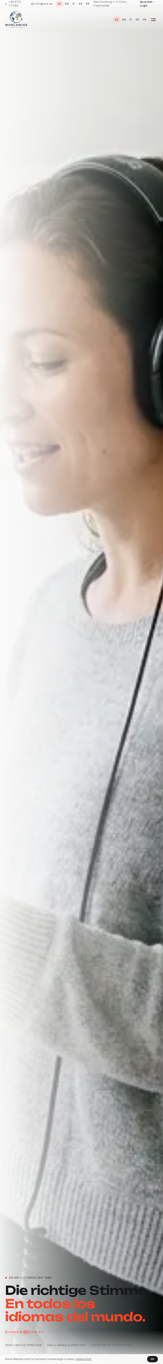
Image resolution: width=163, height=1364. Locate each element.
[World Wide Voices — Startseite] (16, 19)
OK (152, 1359)
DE (59, 3)
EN (67, 3)
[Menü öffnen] (153, 19)
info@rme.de (44, 3)
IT (73, 3)
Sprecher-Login (147, 3)
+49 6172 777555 (14, 3)
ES (80, 3)
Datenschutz (83, 1359)
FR (87, 3)
